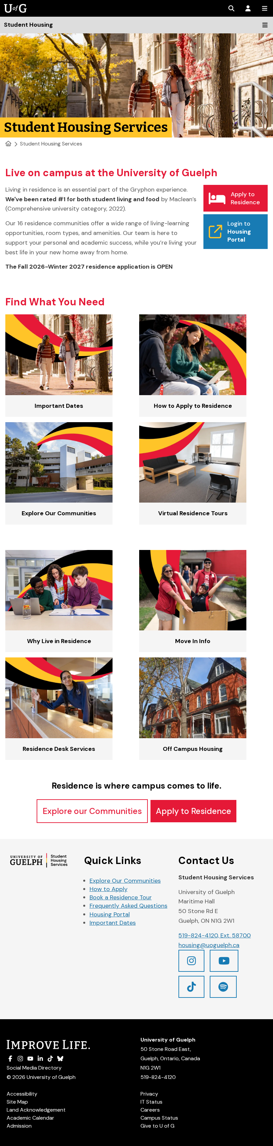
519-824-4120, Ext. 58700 (214, 935)
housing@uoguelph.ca (208, 945)
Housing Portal (110, 914)
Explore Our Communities (125, 881)
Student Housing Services (51, 143)
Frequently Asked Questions (128, 906)
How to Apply (109, 889)
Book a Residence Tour (121, 897)
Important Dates (113, 923)
